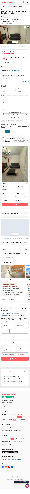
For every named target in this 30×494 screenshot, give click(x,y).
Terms (5, 478)
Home (2, 5)
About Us (5, 414)
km (26, 213)
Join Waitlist (15, 205)
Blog (3, 419)
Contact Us (7, 444)
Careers (4, 417)
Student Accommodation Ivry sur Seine (13, 381)
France (7, 5)
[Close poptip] (27, 481)
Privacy (9, 478)
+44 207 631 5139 (19, 441)
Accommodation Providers (10, 428)
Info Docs (19, 478)
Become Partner (7, 430)
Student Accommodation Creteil (12, 378)
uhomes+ (11, 419)
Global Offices (15, 414)
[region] (15, 227)
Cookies (14, 478)
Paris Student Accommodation (18, 5)
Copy (25, 217)
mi (22, 213)
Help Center (21, 439)
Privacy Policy (17, 354)
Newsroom (22, 419)
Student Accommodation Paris (11, 376)
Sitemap (24, 478)
